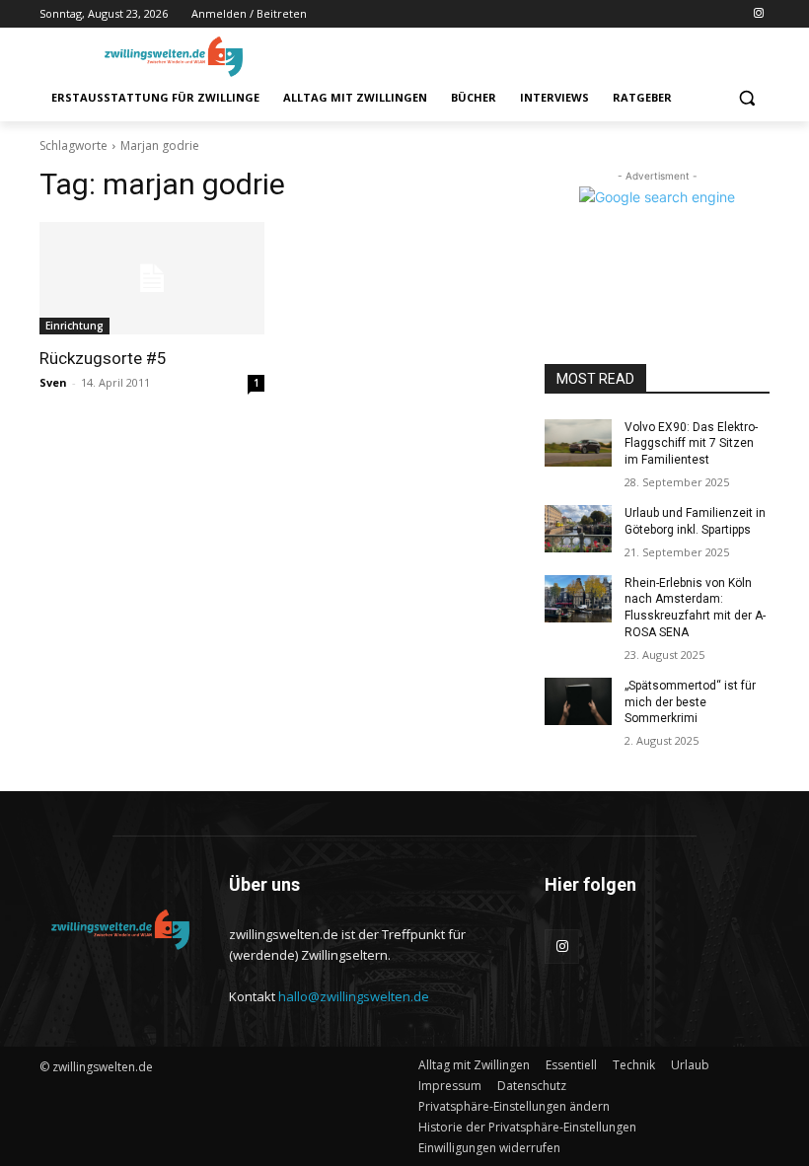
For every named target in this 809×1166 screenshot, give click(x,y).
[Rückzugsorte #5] (151, 278)
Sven (53, 382)
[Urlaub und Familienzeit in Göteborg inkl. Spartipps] (578, 528)
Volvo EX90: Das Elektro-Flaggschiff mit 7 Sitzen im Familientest (691, 444)
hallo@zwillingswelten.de (353, 996)
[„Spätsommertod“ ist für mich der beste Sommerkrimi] (578, 701)
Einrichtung (74, 325)
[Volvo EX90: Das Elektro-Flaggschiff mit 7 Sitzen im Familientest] (578, 443)
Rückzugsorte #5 (103, 358)
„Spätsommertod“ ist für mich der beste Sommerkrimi (690, 702)
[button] (746, 98)
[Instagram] (758, 14)
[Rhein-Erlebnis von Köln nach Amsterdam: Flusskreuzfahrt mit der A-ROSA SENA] (578, 598)
